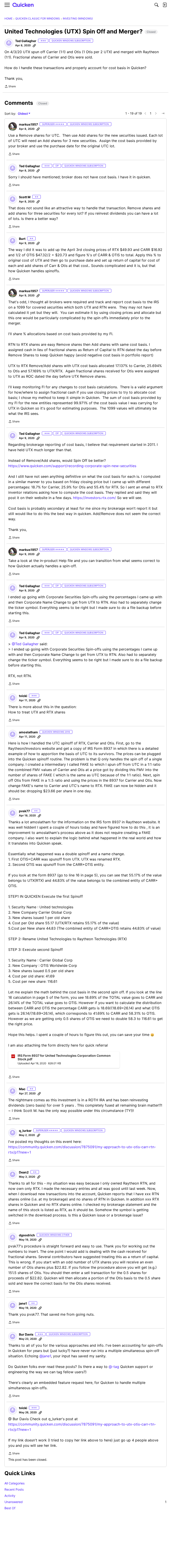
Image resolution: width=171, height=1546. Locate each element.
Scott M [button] (25, 197)
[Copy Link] (34, 45)
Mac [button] (22, 1089)
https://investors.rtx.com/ (94, 497)
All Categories (14, 1483)
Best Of (9, 1508)
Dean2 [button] (24, 1172)
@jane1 (45, 1356)
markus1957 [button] (28, 124)
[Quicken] (23, 5)
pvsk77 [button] (24, 811)
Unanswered (85, 1502)
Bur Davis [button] (26, 1334)
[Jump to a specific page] (163, 113)
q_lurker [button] (25, 1130)
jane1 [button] (23, 1303)
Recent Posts (14, 1489)
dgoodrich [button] (27, 1235)
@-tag (114, 1366)
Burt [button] (22, 239)
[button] (8, 43)
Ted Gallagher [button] (25, 41)
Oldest (23, 114)
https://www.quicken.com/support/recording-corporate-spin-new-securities (72, 466)
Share (10, 87)
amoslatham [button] (28, 732)
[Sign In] (165, 5)
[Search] (157, 5)
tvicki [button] (23, 696)
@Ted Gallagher (25, 644)
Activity (9, 1495)
